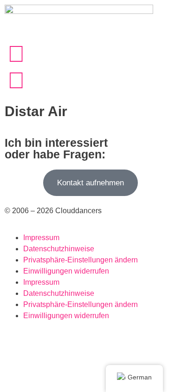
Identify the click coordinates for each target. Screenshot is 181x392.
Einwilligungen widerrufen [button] (66, 271)
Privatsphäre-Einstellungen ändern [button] (80, 260)
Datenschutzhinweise (58, 249)
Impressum (41, 238)
